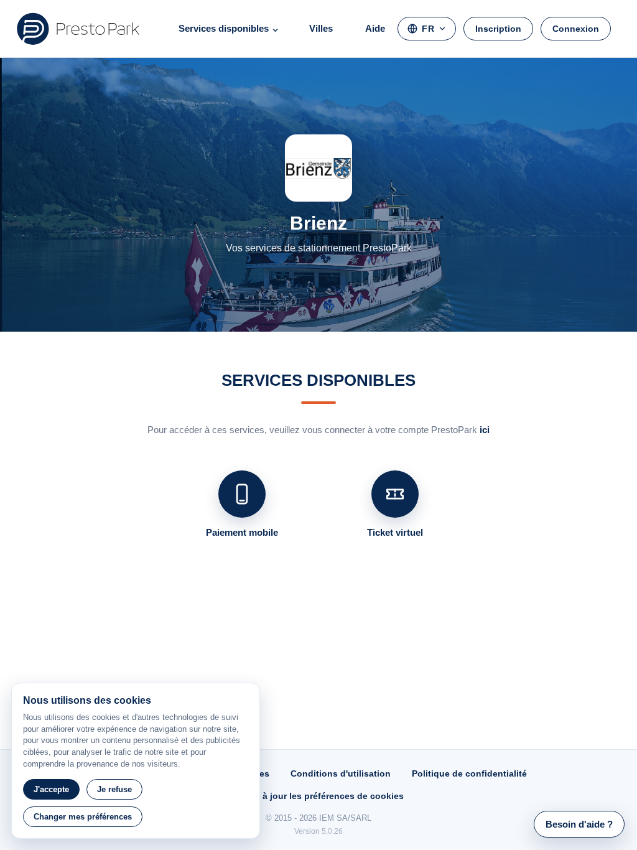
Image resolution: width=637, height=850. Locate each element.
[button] (579, 824)
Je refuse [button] (114, 789)
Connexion (575, 29)
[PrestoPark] (78, 28)
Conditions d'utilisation (341, 773)
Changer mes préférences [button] (83, 816)
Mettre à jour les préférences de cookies (318, 796)
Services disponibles (224, 28)
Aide (375, 28)
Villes (321, 28)
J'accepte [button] (51, 789)
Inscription (498, 29)
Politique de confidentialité (469, 773)
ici (485, 429)
